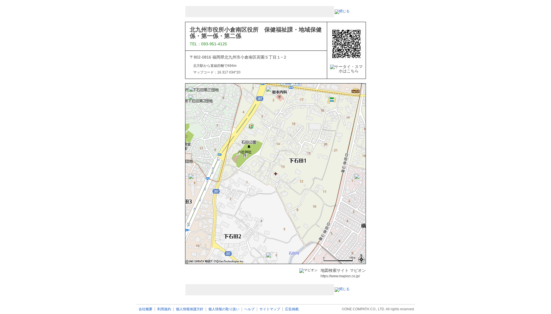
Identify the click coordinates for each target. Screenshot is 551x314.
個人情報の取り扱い (223, 309)
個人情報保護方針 (189, 309)
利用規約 (164, 309)
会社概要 (145, 309)
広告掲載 (292, 309)
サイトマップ (269, 309)
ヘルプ (249, 309)
